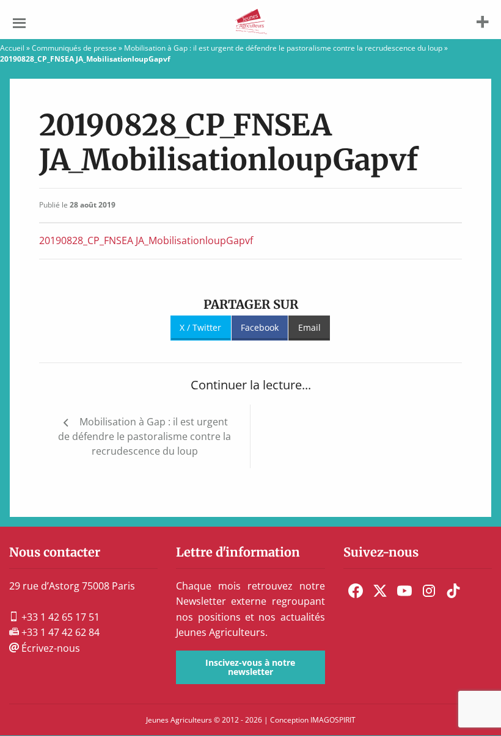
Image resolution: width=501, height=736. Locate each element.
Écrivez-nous (49, 648)
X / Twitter (200, 327)
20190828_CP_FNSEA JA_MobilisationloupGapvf (146, 240)
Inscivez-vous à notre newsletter (250, 667)
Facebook (260, 327)
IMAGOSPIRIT (333, 720)
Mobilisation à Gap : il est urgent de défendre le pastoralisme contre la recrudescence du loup (283, 48)
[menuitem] (355, 591)
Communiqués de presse (74, 48)
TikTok (453, 591)
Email (309, 327)
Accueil (12, 48)
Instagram (429, 591)
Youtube (404, 591)
